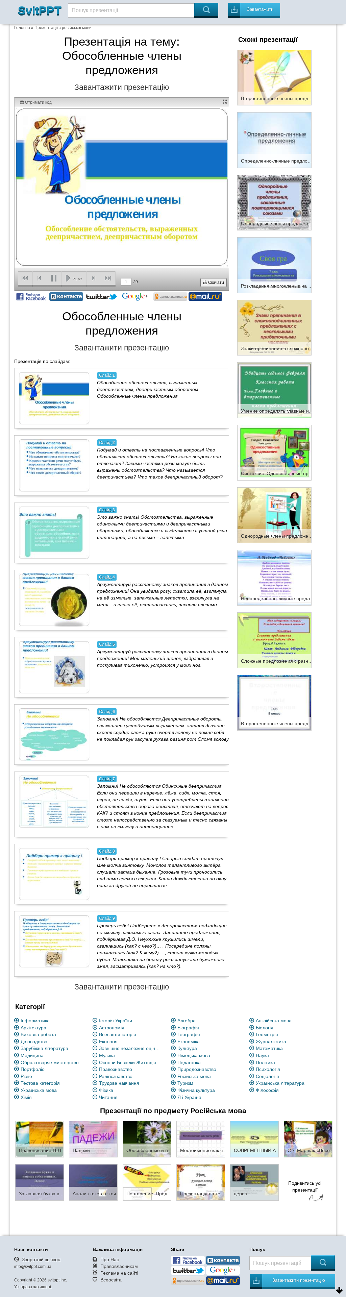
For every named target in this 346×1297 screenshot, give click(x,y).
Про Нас (109, 1259)
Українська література (280, 1083)
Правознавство (115, 1069)
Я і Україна (189, 1097)
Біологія (264, 1027)
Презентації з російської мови (63, 27)
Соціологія (267, 1076)
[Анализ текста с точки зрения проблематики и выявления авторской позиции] (93, 1182)
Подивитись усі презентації (304, 1186)
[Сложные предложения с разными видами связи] (274, 639)
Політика (265, 1062)
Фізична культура (196, 1090)
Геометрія (267, 1034)
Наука (262, 1055)
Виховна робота (38, 1034)
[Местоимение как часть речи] (201, 1139)
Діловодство (34, 1041)
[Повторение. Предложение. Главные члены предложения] (147, 1182)
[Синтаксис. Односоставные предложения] (274, 452)
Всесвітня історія (117, 1034)
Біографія (188, 1027)
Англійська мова (274, 1020)
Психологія (268, 1069)
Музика (107, 1055)
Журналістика (271, 1041)
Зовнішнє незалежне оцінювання (131, 1048)
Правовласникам (119, 1266)
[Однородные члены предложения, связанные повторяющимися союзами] (274, 202)
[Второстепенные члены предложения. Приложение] (274, 77)
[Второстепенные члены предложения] (274, 702)
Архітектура (33, 1027)
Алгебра (186, 1020)
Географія (188, 1034)
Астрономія (111, 1027)
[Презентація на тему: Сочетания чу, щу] (201, 1182)
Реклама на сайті (119, 1273)
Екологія (108, 1041)
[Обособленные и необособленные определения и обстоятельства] (147, 1139)
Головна (22, 27)
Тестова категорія (40, 1083)
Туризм (185, 1083)
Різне (26, 1076)
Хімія (26, 1097)
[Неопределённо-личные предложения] (274, 577)
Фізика (106, 1090)
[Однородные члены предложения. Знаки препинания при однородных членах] (274, 514)
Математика (269, 1048)
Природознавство (196, 1069)
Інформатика (35, 1020)
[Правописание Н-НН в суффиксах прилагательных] (40, 1139)
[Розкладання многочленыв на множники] (274, 264)
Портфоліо (33, 1069)
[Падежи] (93, 1139)
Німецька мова (193, 1055)
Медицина (32, 1055)
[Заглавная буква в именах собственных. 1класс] (40, 1182)
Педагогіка (189, 1062)
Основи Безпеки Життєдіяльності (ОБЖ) (131, 1062)
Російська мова (194, 1076)
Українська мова (39, 1090)
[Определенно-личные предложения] (274, 139)
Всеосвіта (111, 1279)
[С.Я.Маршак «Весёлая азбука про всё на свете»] (308, 1139)
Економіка (188, 1041)
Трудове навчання (119, 1083)
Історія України (115, 1020)
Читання (108, 1097)
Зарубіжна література (44, 1048)
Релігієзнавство (115, 1076)
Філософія (267, 1090)
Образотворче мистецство (50, 1062)
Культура (187, 1048)
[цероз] (254, 1182)
